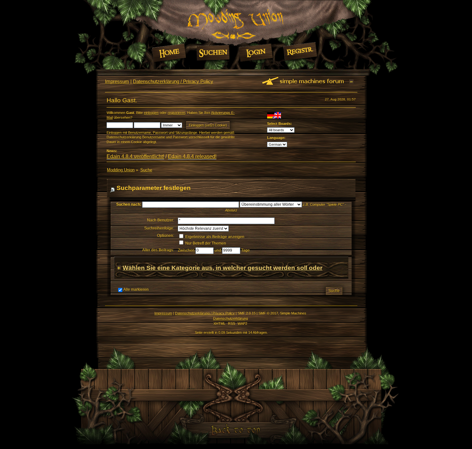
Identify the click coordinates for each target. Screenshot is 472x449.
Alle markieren (136, 289)
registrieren (176, 113)
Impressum (117, 81)
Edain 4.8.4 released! (192, 156)
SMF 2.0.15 (247, 313)
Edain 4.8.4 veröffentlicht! (135, 156)
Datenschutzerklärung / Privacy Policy (173, 81)
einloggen (151, 113)
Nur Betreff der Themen (205, 243)
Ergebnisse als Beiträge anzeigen (214, 237)
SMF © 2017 (268, 313)
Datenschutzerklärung (230, 318)
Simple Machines (293, 313)
